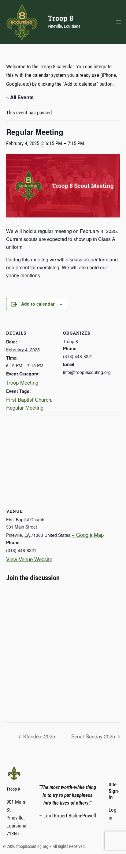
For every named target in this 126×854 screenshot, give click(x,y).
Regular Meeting (24, 407)
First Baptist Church (28, 399)
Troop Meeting (22, 382)
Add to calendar (37, 304)
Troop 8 (60, 18)
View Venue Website (29, 559)
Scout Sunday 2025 (94, 736)
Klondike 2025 (38, 736)
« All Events (20, 97)
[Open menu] (118, 22)
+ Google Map (88, 534)
